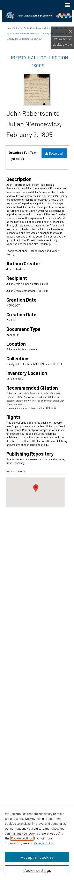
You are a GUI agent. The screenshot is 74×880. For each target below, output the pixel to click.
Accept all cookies (37, 857)
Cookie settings (22, 838)
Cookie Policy (43, 843)
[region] (37, 843)
